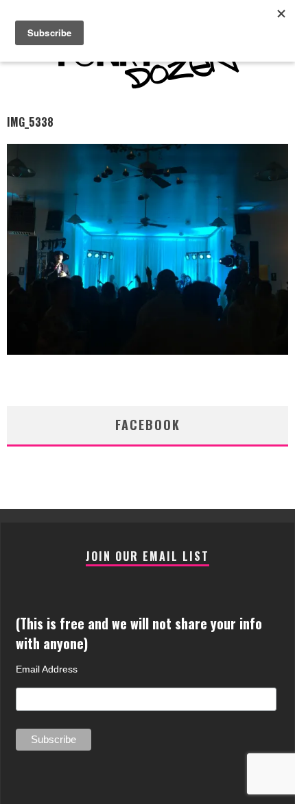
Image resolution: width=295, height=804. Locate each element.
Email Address (47, 669)
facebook (147, 425)
